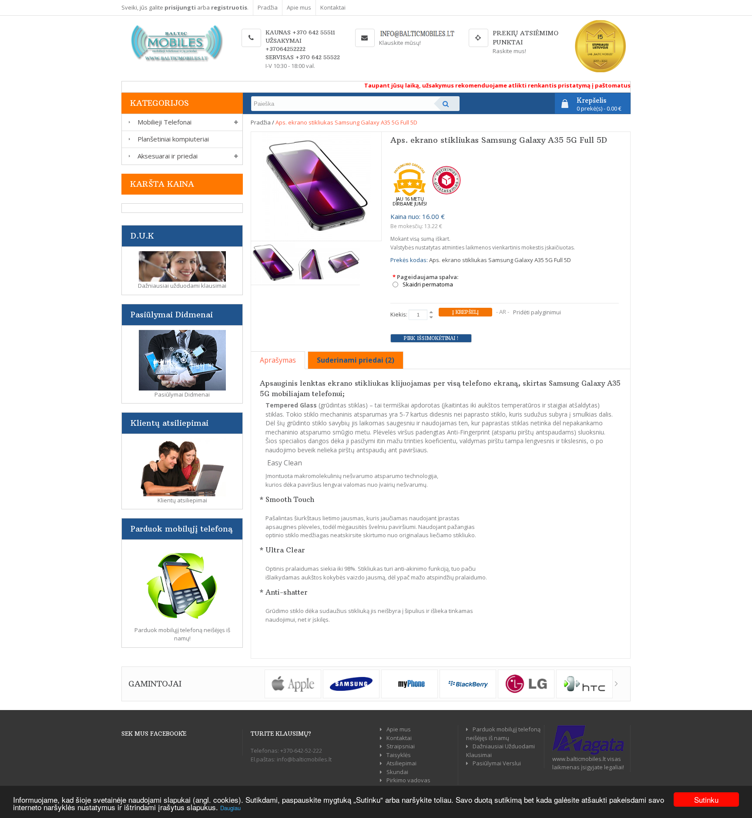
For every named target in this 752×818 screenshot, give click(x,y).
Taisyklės (398, 755)
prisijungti (180, 7)
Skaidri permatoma (428, 284)
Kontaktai (333, 7)
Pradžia (268, 7)
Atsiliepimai (401, 763)
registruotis (229, 7)
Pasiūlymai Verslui (497, 763)
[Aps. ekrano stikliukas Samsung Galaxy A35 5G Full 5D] (316, 185)
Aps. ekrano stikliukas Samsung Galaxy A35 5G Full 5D (346, 122)
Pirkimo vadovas (408, 780)
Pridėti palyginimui (537, 312)
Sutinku (706, 799)
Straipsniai (400, 746)
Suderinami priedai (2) (355, 360)
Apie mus (299, 7)
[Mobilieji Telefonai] (128, 122)
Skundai (397, 772)
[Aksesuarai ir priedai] (128, 156)
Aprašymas (278, 360)
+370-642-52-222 (301, 750)
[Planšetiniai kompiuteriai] (128, 139)
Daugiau (230, 808)
